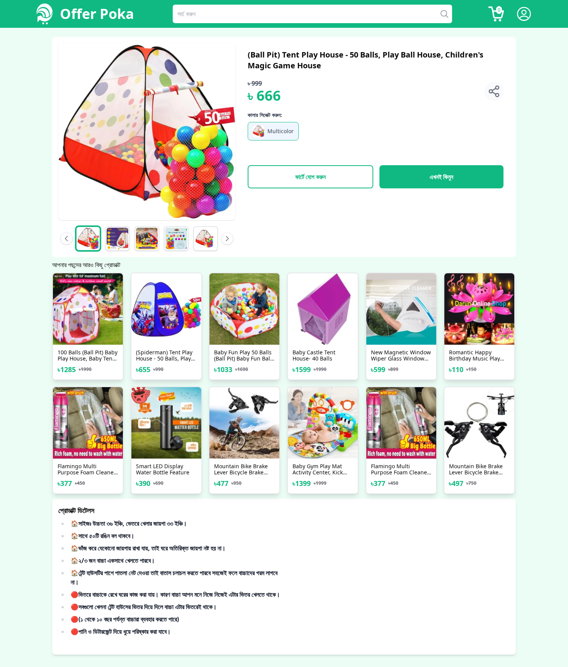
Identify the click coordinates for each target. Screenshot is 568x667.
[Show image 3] (146, 238)
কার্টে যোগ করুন (310, 177)
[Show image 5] (205, 238)
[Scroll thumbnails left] (66, 238)
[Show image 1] (88, 238)
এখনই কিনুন (441, 177)
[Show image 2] (117, 238)
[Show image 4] (176, 238)
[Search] (447, 14)
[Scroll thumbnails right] (227, 238)
